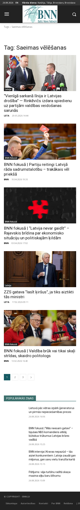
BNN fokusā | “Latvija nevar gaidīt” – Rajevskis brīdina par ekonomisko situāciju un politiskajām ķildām (36, 233)
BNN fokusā (11, 158)
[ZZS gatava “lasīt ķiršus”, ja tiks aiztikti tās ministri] (40, 269)
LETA (6, 115)
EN (17, 2)
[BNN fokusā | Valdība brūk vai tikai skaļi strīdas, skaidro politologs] (40, 328)
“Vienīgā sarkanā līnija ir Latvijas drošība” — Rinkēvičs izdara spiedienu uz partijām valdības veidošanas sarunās (38, 103)
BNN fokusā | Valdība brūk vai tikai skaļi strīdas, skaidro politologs (39, 353)
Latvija (8, 89)
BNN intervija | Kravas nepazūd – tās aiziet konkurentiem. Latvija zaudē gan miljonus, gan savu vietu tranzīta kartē (52, 455)
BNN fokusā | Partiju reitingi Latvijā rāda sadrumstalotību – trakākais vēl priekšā (36, 169)
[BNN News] (40, 13)
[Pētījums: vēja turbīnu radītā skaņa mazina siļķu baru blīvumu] (15, 477)
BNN (6, 179)
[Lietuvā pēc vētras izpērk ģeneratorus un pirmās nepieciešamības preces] (15, 413)
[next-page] (31, 377)
